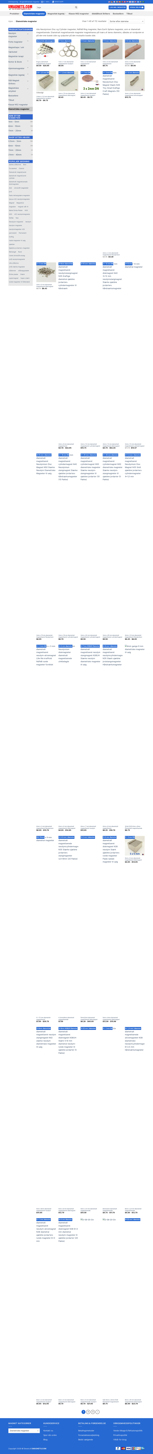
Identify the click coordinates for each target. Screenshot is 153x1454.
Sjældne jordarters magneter (19, 248)
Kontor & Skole (15, 62)
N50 (10, 214)
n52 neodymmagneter (22, 214)
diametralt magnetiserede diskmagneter (18, 183)
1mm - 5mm (13, 121)
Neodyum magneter (16, 222)
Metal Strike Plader (16, 210)
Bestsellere (118, 13)
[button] (136, 7)
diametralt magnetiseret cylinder (17, 177)
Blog (45, 1439)
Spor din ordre (50, 1435)
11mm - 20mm (14, 130)
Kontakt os (48, 1430)
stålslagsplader (23, 271)
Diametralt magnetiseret (17, 172)
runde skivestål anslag (17, 255)
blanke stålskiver (15, 165)
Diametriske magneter (34, 13)
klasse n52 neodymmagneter (19, 199)
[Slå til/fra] (28, 34)
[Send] (76, 7)
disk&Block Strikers (101, 13)
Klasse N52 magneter (79, 13)
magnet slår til (23, 207)
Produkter (14, 13)
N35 (26, 210)
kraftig (11, 237)
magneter (12, 207)
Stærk (22, 274)
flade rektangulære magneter (19, 195)
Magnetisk (20, 203)
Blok (24, 165)
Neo (17, 218)
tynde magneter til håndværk (19, 282)
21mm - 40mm (15, 154)
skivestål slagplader (21, 188)
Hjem (10, 21)
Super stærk (25, 278)
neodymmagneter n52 (17, 229)
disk (10, 188)
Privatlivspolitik (120, 1435)
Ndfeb (11, 218)
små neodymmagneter (17, 259)
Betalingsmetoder (86, 1430)
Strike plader (13, 274)
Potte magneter (15, 42)
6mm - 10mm (14, 126)
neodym (28, 222)
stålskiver (12, 271)
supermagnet (13, 278)
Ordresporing (13, 2)
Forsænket (13, 168)
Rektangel (12, 252)
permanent (13, 233)
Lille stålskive (14, 263)
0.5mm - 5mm (14, 141)
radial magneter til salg (17, 240)
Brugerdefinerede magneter (29, 2)
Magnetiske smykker (13, 89)
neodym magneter (15, 225)
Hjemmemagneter (16, 68)
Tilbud (129, 13)
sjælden (12, 244)
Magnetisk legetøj (56, 13)
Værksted (12, 52)
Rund (20, 252)
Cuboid (21, 168)
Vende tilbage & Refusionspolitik (127, 1430)
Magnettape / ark (16, 47)
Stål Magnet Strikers (13, 82)
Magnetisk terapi (16, 56)
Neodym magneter (12, 35)
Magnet (11, 203)
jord (10, 192)
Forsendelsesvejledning (88, 1435)
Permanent (22, 233)
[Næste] (98, 1412)
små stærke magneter (17, 267)
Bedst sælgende (85, 1439)
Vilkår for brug (119, 1439)
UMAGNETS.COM (38, 1449)
